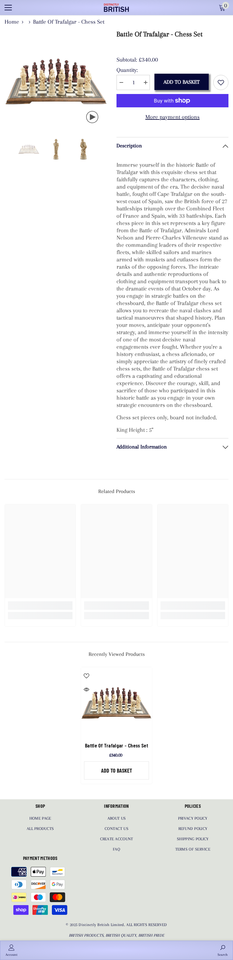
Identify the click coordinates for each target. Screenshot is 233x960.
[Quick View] (86, 689)
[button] (6, 148)
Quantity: (127, 70)
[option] (56, 80)
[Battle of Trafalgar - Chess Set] (116, 702)
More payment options (172, 117)
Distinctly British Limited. (102, 924)
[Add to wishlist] (220, 82)
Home (12, 21)
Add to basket (182, 82)
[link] (40, 605)
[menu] (8, 7)
